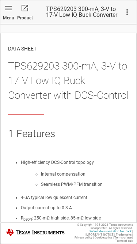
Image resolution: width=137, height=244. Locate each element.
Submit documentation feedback (111, 231)
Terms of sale (124, 241)
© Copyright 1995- (93, 224)
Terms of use (123, 237)
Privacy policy (83, 237)
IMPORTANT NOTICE (99, 234)
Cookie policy (103, 237)
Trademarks (124, 234)
